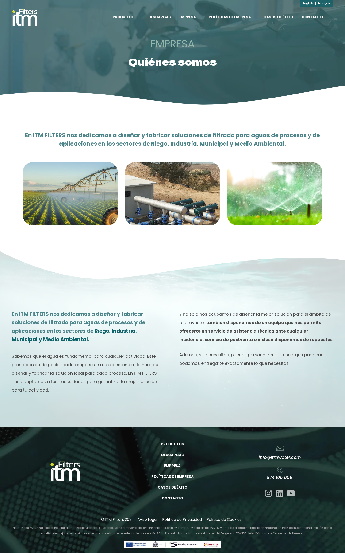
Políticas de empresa (230, 17)
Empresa (187, 17)
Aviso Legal (147, 519)
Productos (124, 17)
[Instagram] (268, 493)
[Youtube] (290, 493)
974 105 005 (279, 477)
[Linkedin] (279, 493)
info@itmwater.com (280, 457)
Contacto (312, 17)
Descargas (159, 17)
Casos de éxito (278, 17)
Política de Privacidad (182, 519)
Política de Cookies (224, 519)
